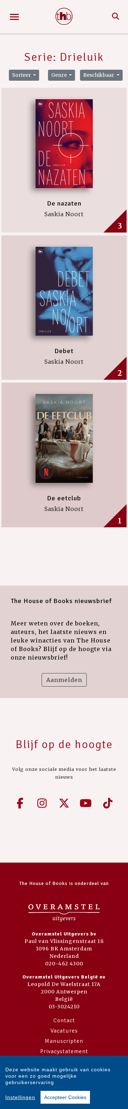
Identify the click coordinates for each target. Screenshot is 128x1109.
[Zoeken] (115, 16)
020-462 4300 (64, 963)
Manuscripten (64, 1041)
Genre (59, 75)
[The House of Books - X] (64, 803)
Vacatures (64, 1030)
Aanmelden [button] (64, 679)
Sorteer (22, 75)
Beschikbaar (99, 75)
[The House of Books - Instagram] (42, 803)
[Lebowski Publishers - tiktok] (107, 803)
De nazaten (64, 203)
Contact (64, 1020)
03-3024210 (64, 1006)
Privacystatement (64, 1051)
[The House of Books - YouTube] (86, 803)
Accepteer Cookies (65, 1097)
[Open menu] (14, 17)
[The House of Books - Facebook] (20, 803)
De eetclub (64, 498)
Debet (64, 351)
